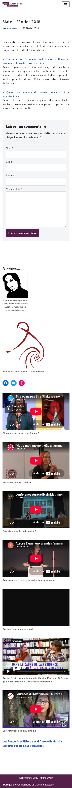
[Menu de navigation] (65, 4)
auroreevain (13, 28)
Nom (9, 148)
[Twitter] (14, 383)
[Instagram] (22, 383)
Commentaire (14, 189)
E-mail (10, 161)
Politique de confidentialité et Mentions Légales (28, 784)
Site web (10, 175)
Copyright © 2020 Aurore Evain (36, 777)
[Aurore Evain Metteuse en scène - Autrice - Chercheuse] (13, 4)
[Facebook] (6, 383)
